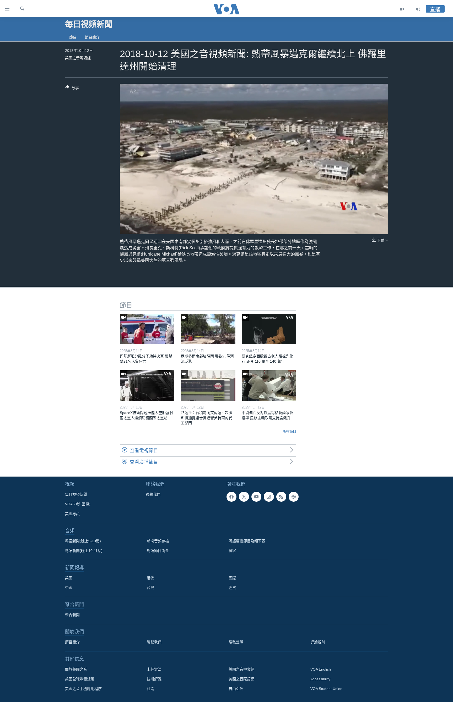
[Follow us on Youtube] (256, 497)
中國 (68, 587)
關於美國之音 (76, 669)
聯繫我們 (154, 642)
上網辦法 (154, 669)
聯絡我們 (153, 494)
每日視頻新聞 (76, 494)
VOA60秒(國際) (77, 504)
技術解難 (154, 679)
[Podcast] (294, 497)
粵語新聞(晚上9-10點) (83, 541)
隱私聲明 (236, 642)
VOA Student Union (326, 689)
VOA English (320, 669)
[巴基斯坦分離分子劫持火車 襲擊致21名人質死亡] (147, 329)
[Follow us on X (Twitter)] (244, 497)
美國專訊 (72, 514)
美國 (68, 578)
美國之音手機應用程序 (83, 689)
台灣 (150, 587)
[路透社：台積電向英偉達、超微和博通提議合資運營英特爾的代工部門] (208, 385)
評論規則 (317, 642)
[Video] (402, 9)
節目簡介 (92, 37)
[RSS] (281, 497)
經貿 (232, 587)
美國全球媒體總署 (79, 679)
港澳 (150, 578)
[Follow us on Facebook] (231, 497)
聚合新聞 (72, 615)
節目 (73, 37)
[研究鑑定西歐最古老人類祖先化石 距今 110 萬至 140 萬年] (269, 329)
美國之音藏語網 (241, 679)
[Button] (72, 88)
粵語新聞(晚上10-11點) (84, 551)
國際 (232, 578)
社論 (150, 689)
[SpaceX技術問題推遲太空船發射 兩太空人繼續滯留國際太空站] (147, 385)
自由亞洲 (236, 689)
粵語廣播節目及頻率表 (247, 541)
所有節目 (289, 431)
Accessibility (320, 679)
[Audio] (418, 9)
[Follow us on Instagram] (269, 497)
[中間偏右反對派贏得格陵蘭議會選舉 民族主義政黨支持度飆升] (269, 385)
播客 (232, 551)
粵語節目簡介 (158, 551)
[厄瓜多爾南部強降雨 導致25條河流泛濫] (208, 329)
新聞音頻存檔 (158, 541)
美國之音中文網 (241, 669)
